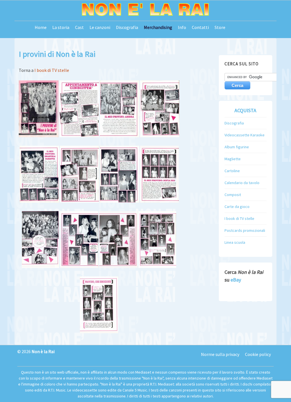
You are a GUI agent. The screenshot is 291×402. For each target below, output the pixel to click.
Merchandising (158, 27)
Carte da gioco (237, 206)
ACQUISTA (245, 110)
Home (41, 27)
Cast (79, 27)
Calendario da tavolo (242, 182)
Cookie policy (258, 354)
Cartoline (232, 170)
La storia (60, 27)
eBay (235, 279)
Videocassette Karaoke (245, 135)
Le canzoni (100, 27)
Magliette (233, 158)
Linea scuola (235, 242)
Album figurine (237, 146)
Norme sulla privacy (220, 354)
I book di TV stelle (51, 70)
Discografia (127, 27)
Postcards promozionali (245, 230)
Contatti (200, 27)
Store (220, 27)
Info (182, 27)
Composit (233, 194)
